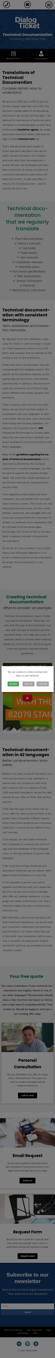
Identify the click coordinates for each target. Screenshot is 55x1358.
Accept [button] (13, 683)
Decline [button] (29, 683)
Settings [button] (43, 683)
